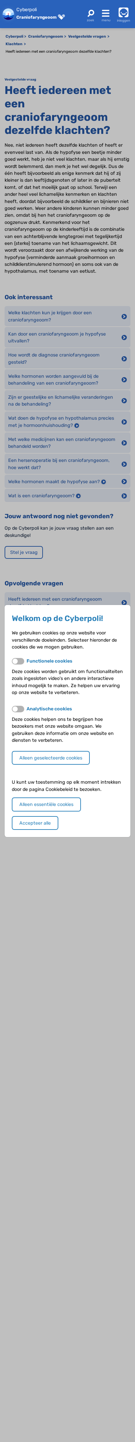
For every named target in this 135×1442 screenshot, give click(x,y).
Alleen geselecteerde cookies (50, 758)
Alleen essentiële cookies (46, 804)
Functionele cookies (49, 661)
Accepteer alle (35, 823)
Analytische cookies (49, 709)
